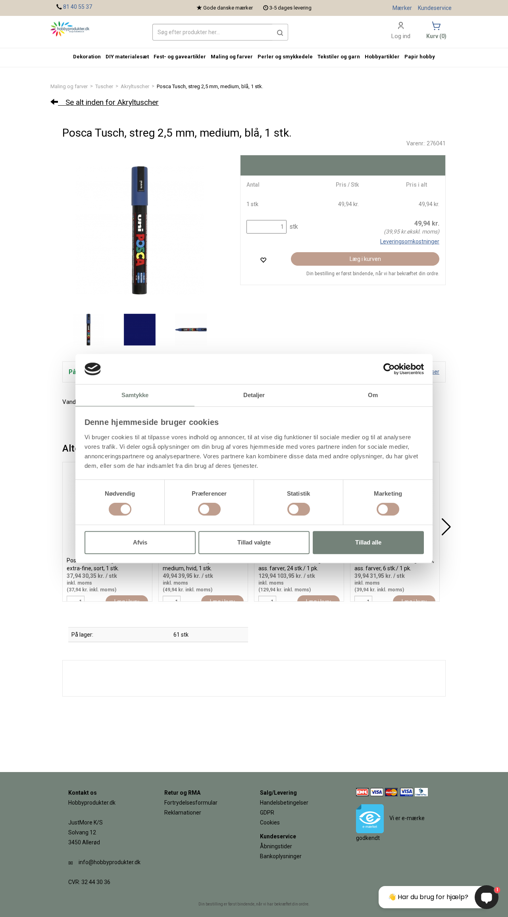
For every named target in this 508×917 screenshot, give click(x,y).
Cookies (270, 822)
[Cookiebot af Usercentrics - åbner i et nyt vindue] (389, 369)
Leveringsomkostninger (409, 241)
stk (293, 226)
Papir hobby (419, 57)
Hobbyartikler (382, 57)
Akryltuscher (135, 86)
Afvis (140, 542)
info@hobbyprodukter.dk (109, 862)
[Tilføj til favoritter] (263, 260)
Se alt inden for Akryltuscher (108, 102)
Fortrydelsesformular (190, 802)
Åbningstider (276, 846)
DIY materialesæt (127, 57)
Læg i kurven (365, 259)
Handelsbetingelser (284, 802)
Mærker (402, 8)
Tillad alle (368, 542)
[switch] (209, 509)
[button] (280, 32)
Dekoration (87, 57)
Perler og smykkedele (285, 57)
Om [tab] (373, 395)
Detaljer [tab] (254, 395)
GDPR (267, 812)
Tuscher (104, 86)
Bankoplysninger (281, 856)
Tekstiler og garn (339, 57)
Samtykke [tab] (135, 395)
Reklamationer (182, 812)
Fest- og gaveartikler (180, 57)
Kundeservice (435, 8)
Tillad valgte (254, 542)
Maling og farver (69, 86)
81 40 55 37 (77, 7)
